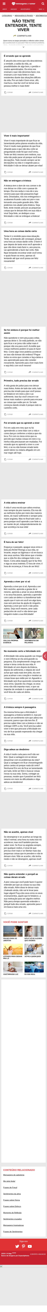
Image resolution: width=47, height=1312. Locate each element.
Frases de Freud (10, 1187)
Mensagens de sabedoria (13, 1175)
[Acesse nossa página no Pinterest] (23, 1246)
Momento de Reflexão (12, 1213)
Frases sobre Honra (11, 1200)
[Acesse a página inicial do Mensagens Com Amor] (23, 3)
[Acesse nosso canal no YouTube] (29, 1246)
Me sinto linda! (9, 1181)
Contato (34, 1254)
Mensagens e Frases (24, 16)
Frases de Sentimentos (12, 1232)
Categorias (7, 16)
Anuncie (42, 1254)
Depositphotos (23, 1256)
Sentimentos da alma (12, 1194)
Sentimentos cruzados (12, 1219)
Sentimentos (41, 16)
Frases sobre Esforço (12, 1206)
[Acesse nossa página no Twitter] (17, 1246)
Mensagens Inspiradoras (13, 1225)
